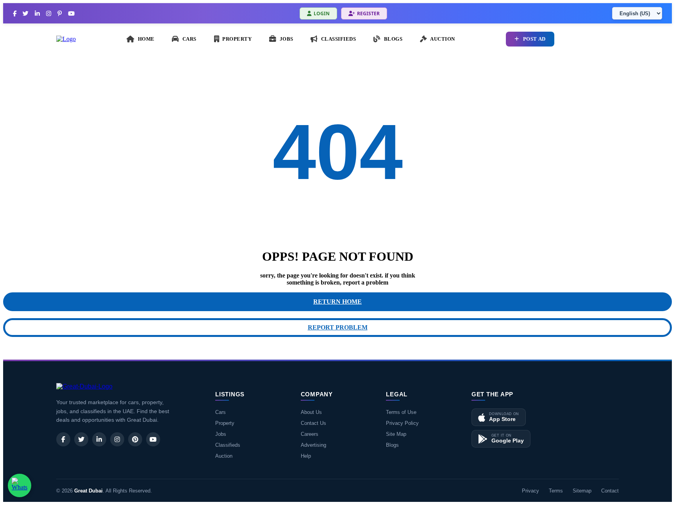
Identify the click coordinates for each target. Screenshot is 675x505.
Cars (220, 412)
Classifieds (227, 445)
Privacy (530, 491)
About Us (311, 412)
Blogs (392, 445)
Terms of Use (401, 412)
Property (224, 423)
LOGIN (322, 13)
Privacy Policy (402, 423)
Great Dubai (88, 491)
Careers (309, 434)
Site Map (396, 434)
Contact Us (313, 423)
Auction (223, 456)
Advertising (313, 445)
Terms (556, 491)
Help (306, 456)
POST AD (534, 39)
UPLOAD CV (594, 39)
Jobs (220, 434)
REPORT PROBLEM (338, 327)
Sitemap (582, 491)
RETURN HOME (337, 301)
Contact (610, 491)
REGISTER (368, 13)
